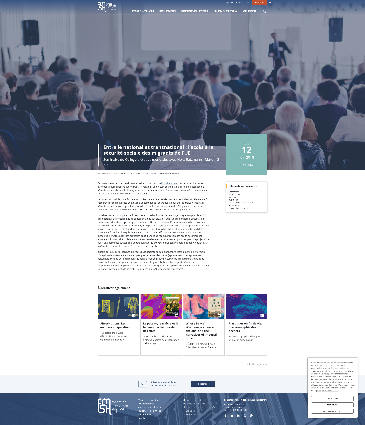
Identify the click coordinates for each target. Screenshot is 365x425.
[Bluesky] (232, 416)
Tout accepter (332, 399)
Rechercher (264, 11)
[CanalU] (251, 416)
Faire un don (259, 2)
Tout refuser (332, 405)
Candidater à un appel (195, 403)
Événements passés (111, 173)
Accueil (100, 173)
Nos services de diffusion (225, 11)
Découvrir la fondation (143, 11)
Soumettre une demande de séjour (201, 407)
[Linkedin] (238, 416)
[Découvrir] (244, 416)
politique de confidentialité (327, 390)
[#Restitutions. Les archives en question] (118, 324)
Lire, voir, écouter (242, 2)
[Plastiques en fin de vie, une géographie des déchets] (246, 324)
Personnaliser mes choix (332, 411)
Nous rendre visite (194, 400)
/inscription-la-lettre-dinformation (202, 384)
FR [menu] (270, 2)
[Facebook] (225, 416)
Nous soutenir (249, 11)
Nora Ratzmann (169, 183)
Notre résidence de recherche (194, 11)
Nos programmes (167, 11)
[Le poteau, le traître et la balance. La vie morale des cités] (161, 324)
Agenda (229, 2)
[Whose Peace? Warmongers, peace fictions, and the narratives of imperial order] (203, 324)
